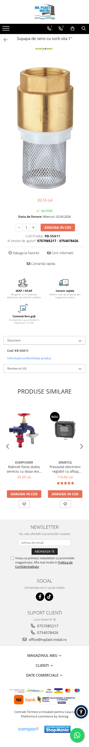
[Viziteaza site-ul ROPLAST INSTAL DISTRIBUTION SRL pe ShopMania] (57, 729)
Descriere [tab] (13, 340)
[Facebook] (40, 597)
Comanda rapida (42, 263)
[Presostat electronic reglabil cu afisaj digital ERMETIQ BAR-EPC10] (65, 430)
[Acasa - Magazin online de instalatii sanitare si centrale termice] (44, 12)
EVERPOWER (24, 462)
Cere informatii (62, 253)
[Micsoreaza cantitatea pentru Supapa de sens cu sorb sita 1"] (19, 227)
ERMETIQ (65, 462)
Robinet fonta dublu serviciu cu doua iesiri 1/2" (24, 469)
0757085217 (47, 625)
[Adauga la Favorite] (24, 504)
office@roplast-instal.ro (47, 639)
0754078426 (47, 632)
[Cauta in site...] (83, 28)
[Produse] (6, 29)
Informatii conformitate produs (29, 358)
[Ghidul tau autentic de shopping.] (28, 729)
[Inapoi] (3, 40)
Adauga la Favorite (25, 253)
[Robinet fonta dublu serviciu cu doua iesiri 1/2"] (24, 430)
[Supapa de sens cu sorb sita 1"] (44, 127)
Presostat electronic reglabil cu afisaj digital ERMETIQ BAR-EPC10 (65, 469)
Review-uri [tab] (16, 368)
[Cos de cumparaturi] (72, 28)
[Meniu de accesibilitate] (81, 711)
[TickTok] (49, 597)
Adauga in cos (57, 227)
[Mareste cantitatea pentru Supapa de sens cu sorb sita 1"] (33, 227)
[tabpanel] (44, 127)
